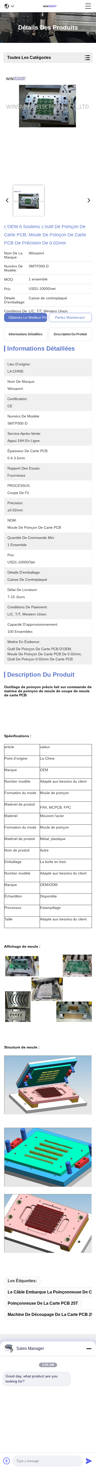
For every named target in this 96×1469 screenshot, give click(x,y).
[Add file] (6, 1460)
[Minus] (89, 1348)
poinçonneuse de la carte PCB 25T (43, 1303)
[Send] (89, 1460)
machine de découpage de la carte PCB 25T (52, 1314)
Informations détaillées (25, 334)
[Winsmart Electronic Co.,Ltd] (49, 6)
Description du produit (70, 334)
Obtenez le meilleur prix (28, 317)
